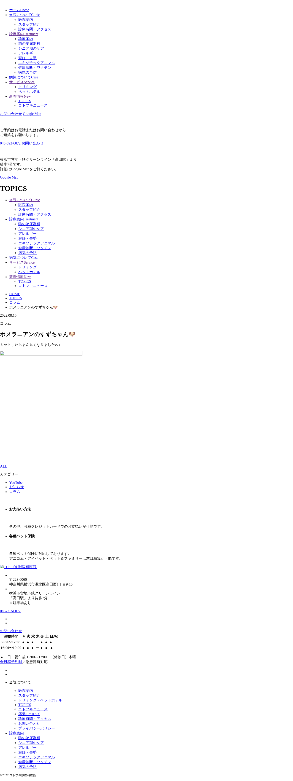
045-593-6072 (10, 143)
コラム (14, 492)
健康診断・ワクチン (34, 68)
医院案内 (25, 19)
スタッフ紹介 (29, 24)
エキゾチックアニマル (36, 63)
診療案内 (25, 39)
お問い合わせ (29, 723)
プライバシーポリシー (36, 728)
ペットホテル (29, 92)
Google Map (32, 114)
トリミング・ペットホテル (40, 700)
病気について (29, 714)
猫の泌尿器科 (29, 43)
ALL (3, 466)
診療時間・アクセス (34, 29)
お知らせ (16, 487)
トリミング (27, 87)
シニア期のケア (31, 48)
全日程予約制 (11, 662)
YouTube (15, 482)
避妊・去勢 (27, 58)
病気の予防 (27, 72)
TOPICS (24, 101)
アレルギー (27, 53)
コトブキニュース (33, 105)
